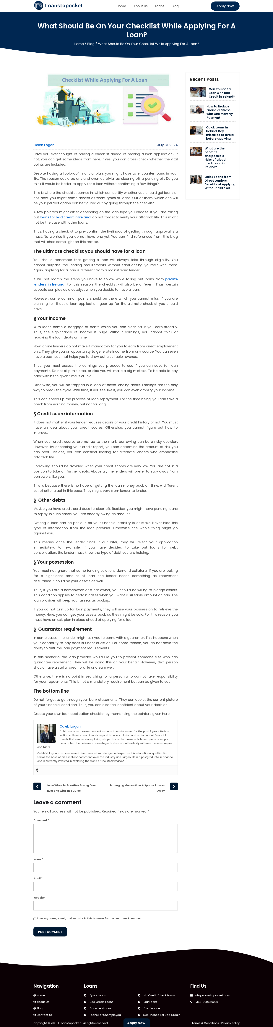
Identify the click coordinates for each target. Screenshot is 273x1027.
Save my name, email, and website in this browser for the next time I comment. (90, 918)
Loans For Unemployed (104, 1015)
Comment (41, 820)
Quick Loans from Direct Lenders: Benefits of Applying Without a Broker (220, 182)
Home (121, 6)
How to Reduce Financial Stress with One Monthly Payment (220, 112)
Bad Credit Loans (100, 1002)
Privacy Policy (230, 1023)
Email (38, 878)
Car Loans (149, 1002)
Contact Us (44, 1015)
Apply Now (225, 6)
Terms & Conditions (205, 1023)
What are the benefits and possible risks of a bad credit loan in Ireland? (215, 158)
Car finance (151, 1008)
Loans (159, 6)
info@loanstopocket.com (212, 995)
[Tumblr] (37, 770)
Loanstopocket (70, 1023)
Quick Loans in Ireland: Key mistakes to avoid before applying (220, 133)
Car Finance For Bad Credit (161, 1015)
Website (39, 897)
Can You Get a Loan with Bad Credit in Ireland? (222, 93)
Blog (175, 6)
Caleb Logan (43, 145)
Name (38, 859)
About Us (141, 6)
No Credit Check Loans (158, 995)
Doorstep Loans (99, 1008)
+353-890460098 (206, 1002)
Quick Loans (97, 995)
